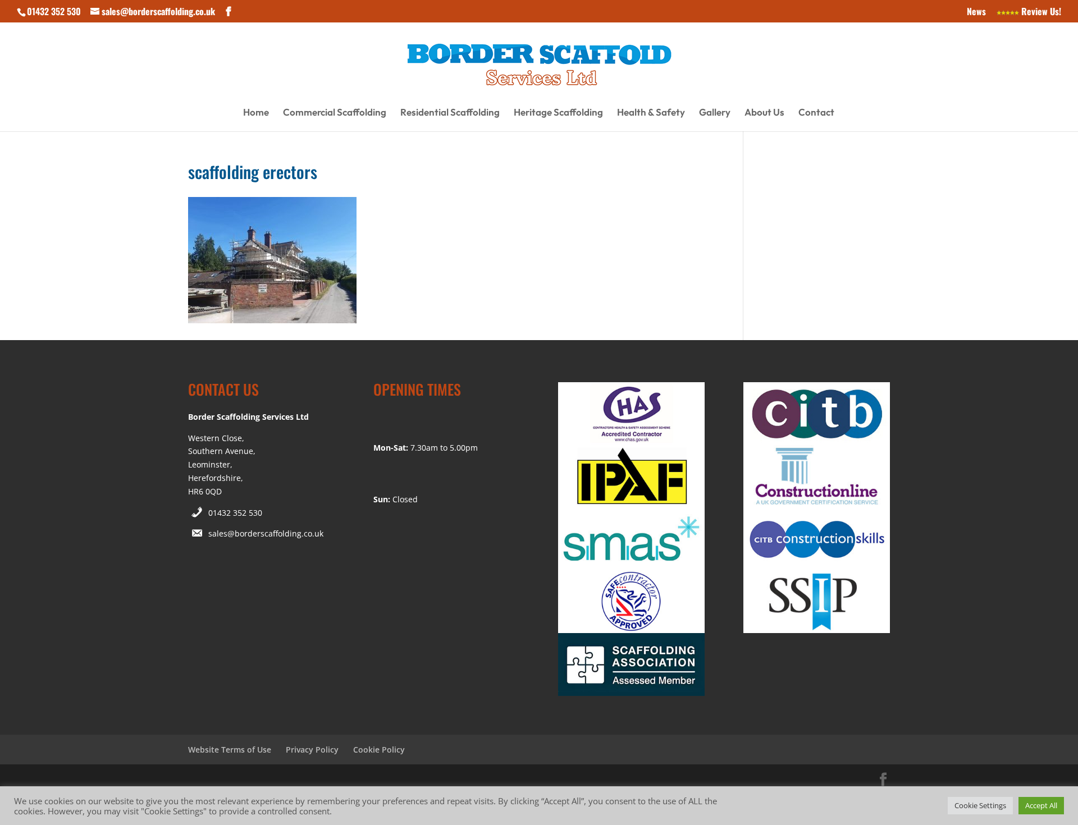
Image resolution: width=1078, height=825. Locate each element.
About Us (764, 113)
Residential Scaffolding (450, 113)
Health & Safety (651, 113)
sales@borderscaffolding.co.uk (265, 533)
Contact (816, 113)
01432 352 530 (235, 512)
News (976, 12)
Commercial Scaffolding (334, 113)
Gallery (714, 113)
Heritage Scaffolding (558, 113)
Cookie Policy (379, 749)
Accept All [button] (1041, 805)
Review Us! (1040, 12)
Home (256, 113)
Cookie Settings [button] (980, 805)
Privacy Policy (312, 749)
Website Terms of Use (229, 749)
